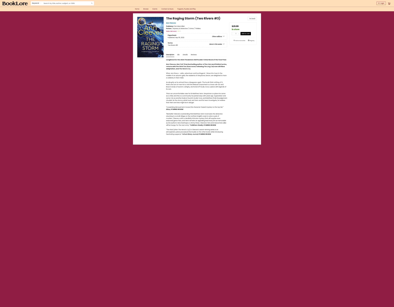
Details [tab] (185, 55)
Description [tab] (170, 55)
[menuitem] (137, 9)
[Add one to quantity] (238, 33)
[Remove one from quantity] (233, 33)
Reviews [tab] (194, 55)
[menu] (197, 9)
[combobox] (37, 3)
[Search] (92, 3)
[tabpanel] (196, 99)
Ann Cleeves (171, 23)
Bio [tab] (179, 55)
